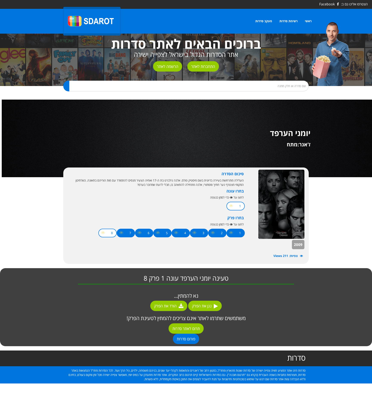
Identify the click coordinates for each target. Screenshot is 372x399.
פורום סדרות (186, 338)
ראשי (308, 21)
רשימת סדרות (288, 21)
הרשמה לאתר (167, 66)
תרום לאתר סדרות (186, 328)
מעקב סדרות (263, 21)
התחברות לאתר (203, 66)
